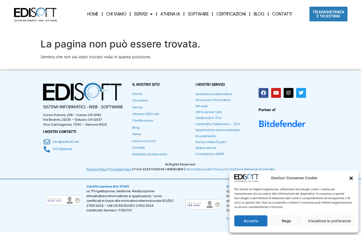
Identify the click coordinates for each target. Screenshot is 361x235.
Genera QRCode (145, 114)
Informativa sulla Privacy (205, 169)
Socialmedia (205, 136)
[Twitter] (301, 93)
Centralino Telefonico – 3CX (217, 124)
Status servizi (205, 148)
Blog (135, 127)
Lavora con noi (144, 141)
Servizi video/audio (210, 142)
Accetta (251, 221)
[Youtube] (276, 93)
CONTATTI (282, 14)
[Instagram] (288, 93)
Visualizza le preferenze (329, 221)
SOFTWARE (198, 14)
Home (137, 93)
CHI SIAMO (116, 14)
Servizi (137, 107)
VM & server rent (208, 112)
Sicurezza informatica (212, 100)
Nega (286, 221)
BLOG (259, 14)
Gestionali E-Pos (208, 118)
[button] (351, 178)
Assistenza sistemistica (213, 94)
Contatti (138, 147)
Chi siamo (140, 100)
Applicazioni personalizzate (217, 130)
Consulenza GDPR (209, 154)
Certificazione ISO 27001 (107, 186)
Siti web (201, 106)
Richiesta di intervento (149, 154)
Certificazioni (142, 120)
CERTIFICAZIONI (231, 14)
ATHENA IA (170, 14)
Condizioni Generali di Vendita (250, 169)
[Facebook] (263, 93)
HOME (92, 14)
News (136, 134)
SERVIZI (140, 14)
